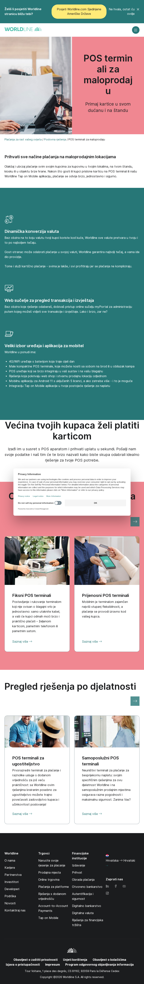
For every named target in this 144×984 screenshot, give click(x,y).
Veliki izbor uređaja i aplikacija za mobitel (44, 345)
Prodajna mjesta (49, 872)
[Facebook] (115, 886)
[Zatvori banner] (138, 11)
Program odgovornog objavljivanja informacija (99, 964)
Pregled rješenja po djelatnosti (70, 686)
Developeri (11, 889)
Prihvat (77, 872)
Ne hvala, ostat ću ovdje (122, 11)
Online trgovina (48, 879)
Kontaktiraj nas (15, 910)
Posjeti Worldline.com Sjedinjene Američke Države (79, 11)
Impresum (52, 964)
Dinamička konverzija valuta (31, 231)
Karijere (9, 867)
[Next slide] (135, 521)
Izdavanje (78, 865)
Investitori (11, 882)
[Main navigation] (136, 30)
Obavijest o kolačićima (109, 960)
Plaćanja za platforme (53, 887)
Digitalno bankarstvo (86, 906)
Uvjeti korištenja (75, 960)
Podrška (10, 896)
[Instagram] (107, 893)
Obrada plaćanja (83, 879)
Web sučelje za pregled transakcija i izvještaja (49, 300)
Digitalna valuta (83, 913)
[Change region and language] (107, 865)
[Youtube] (124, 886)
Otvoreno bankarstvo (87, 887)
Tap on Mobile (48, 918)
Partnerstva (13, 875)
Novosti (10, 903)
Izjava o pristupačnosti (23, 964)
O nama (9, 860)
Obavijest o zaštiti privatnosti (36, 960)
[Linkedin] (107, 886)
